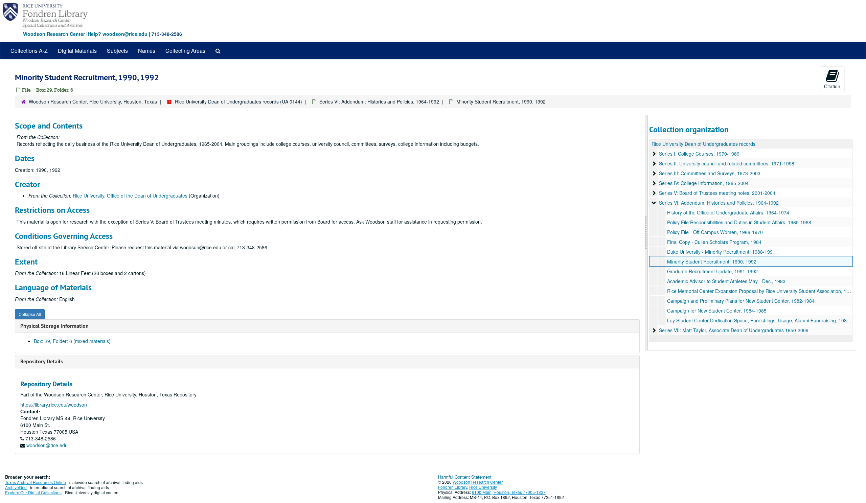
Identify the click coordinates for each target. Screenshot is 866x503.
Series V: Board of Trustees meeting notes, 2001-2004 (717, 192)
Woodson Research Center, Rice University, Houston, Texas (93, 101)
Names (146, 50)
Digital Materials (77, 50)
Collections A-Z (29, 50)
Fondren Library (452, 487)
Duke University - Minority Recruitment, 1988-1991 (721, 251)
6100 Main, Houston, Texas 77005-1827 (509, 492)
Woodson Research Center (54, 33)
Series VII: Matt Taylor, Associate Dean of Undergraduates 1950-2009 (733, 330)
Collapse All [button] (30, 314)
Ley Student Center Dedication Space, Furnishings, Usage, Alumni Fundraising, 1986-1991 (764, 320)
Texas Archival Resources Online (35, 482)
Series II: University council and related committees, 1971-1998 (726, 163)
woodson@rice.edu (47, 445)
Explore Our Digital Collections (33, 492)
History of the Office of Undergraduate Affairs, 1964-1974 (728, 212)
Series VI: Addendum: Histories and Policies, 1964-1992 (379, 101)
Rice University (483, 487)
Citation (832, 86)
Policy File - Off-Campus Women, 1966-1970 (715, 232)
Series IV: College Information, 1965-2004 (704, 183)
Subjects (117, 50)
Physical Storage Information (54, 325)
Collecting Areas (185, 50)
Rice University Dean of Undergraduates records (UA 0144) (238, 101)
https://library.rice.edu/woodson (53, 404)
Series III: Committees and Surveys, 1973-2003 (709, 173)
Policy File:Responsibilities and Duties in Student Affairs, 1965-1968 (739, 222)
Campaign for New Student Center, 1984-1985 (717, 310)
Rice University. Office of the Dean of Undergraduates (130, 195)
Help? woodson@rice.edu (117, 33)
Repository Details (41, 361)
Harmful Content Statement (465, 477)
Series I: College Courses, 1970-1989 (699, 153)
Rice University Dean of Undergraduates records (703, 143)
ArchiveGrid (16, 487)
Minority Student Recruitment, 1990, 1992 (711, 261)
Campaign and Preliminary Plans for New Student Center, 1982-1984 (741, 300)
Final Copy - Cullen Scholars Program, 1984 (714, 241)
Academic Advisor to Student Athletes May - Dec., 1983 (726, 281)
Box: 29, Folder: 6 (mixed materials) (72, 341)
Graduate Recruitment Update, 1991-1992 (712, 271)
